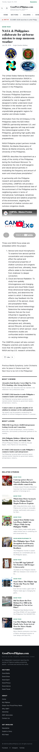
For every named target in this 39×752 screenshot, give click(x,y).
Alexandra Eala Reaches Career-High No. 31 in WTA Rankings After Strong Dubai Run (19, 384)
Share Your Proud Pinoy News (12, 705)
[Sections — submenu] (20, 14)
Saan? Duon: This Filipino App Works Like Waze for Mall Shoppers (25, 583)
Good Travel (6, 689)
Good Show (6, 676)
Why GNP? (5, 709)
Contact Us (6, 718)
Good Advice (6, 686)
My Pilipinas (6, 702)
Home (6, 15)
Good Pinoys (6, 683)
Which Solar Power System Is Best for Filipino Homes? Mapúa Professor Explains (24, 501)
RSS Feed (5, 734)
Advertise (5, 712)
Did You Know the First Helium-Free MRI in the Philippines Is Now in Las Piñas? (23, 604)
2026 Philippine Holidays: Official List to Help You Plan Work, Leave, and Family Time (18, 439)
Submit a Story (7, 731)
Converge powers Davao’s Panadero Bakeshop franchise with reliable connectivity (24, 482)
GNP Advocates (7, 715)
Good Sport (6, 680)
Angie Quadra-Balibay (20, 45)
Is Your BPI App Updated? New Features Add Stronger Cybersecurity (23, 564)
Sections (14, 15)
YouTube (21, 748)
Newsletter (33, 2)
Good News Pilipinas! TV (22, 538)
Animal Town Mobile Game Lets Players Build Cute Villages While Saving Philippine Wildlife (23, 523)
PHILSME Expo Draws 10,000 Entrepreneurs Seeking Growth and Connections (18, 426)
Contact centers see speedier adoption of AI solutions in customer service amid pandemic (17, 408)
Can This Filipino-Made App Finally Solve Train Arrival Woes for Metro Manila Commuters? (24, 625)
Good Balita (6, 673)
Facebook (5, 748)
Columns (27, 15)
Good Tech (6, 27)
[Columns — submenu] (32, 14)
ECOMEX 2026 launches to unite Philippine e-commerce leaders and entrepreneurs (18, 395)
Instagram (15, 748)
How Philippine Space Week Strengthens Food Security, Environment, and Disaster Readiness (24, 544)
